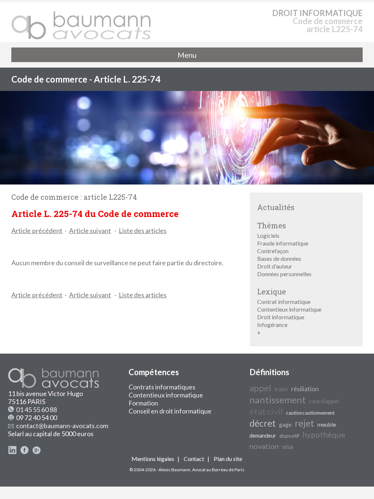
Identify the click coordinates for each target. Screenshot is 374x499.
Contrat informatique (283, 301)
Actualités (275, 207)
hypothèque (324, 434)
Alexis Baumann (174, 469)
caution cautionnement (310, 413)
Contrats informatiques (162, 387)
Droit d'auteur (274, 266)
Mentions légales (152, 458)
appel (260, 387)
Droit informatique (280, 316)
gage (285, 424)
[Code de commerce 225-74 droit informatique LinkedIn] (12, 452)
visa (287, 446)
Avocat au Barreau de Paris (218, 469)
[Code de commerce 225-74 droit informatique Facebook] (24, 452)
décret (262, 423)
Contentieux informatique (289, 309)
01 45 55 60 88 (36, 409)
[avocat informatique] (187, 182)
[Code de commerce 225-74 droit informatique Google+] (36, 452)
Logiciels (268, 235)
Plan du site (228, 458)
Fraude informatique (282, 243)
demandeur (262, 436)
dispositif (289, 436)
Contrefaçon (273, 250)
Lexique (271, 291)
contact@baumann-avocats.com (62, 426)
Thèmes (271, 225)
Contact (194, 458)
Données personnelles (284, 273)
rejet (304, 423)
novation (264, 446)
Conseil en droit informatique (170, 411)
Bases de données (279, 258)
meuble (326, 424)
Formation (143, 403)
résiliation (305, 389)
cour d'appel (324, 400)
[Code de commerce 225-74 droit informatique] (81, 22)
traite (281, 389)
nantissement (277, 399)
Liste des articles (143, 230)
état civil (266, 411)
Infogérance (272, 324)
